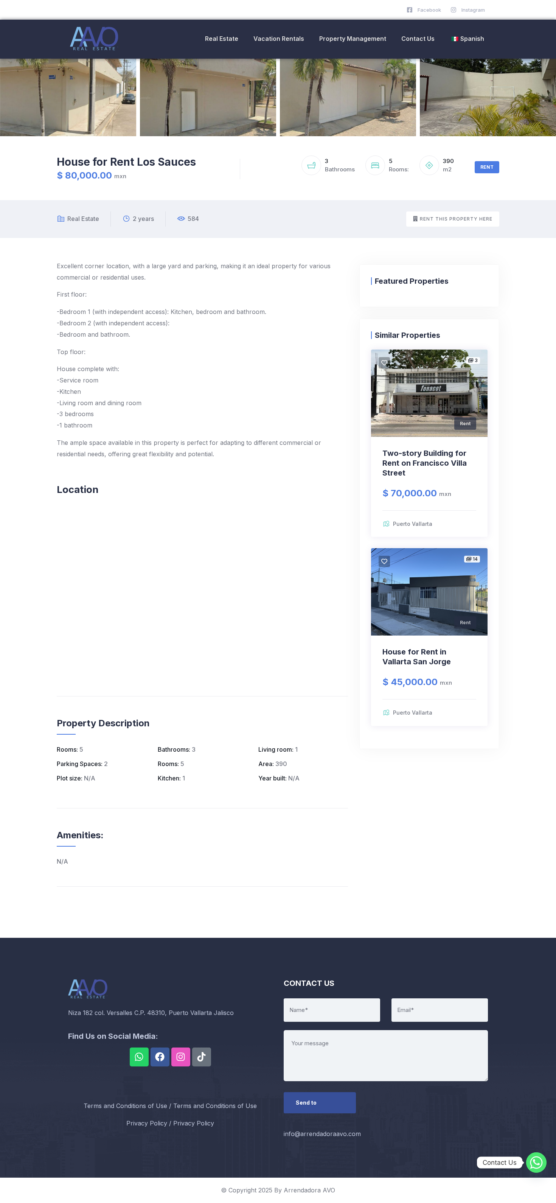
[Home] (95, 39)
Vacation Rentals (278, 38)
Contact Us (418, 38)
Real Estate (221, 38)
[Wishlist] (384, 362)
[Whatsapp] (139, 1057)
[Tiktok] (201, 1057)
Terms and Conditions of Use (125, 1106)
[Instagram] (180, 1057)
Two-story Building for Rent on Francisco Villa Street (424, 463)
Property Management (352, 38)
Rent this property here (456, 219)
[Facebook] (160, 1057)
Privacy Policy (146, 1123)
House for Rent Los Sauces (126, 161)
